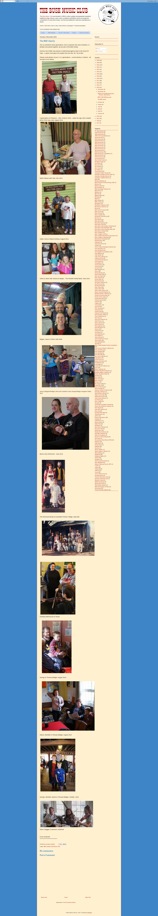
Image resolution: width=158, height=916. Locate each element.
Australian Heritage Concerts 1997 (104, 174)
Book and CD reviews (100, 210)
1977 (98, 123)
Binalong (97, 197)
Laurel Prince (98, 359)
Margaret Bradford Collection (102, 370)
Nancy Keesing (99, 388)
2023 (98, 67)
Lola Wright (98, 364)
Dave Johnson (98, 277)
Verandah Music (99, 475)
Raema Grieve (98, 422)
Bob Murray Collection (100, 206)
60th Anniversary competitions (102, 153)
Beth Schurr (98, 190)
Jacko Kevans (98, 337)
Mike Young (98, 380)
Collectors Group (99, 258)
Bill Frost (97, 193)
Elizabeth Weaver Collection (102, 293)
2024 (98, 65)
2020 (98, 74)
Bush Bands (98, 219)
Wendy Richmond (99, 483)
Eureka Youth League (100, 296)
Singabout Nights (99, 456)
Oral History (98, 399)
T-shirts (97, 465)
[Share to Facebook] (64, 844)
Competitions (98, 263)
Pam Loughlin (98, 401)
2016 (98, 82)
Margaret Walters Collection (102, 372)
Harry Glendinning (99, 316)
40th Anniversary (99, 145)
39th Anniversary (99, 144)
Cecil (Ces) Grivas (99, 243)
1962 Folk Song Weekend (101, 135)
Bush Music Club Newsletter (102, 227)
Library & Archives (99, 361)
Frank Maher (98, 305)
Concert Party (98, 264)
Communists (98, 261)
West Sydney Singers (100, 485)
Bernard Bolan (98, 187)
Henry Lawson (98, 322)
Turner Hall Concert (100, 473)
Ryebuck (97, 441)
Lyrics (96, 367)
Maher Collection (99, 369)
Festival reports (99, 300)
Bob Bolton (97, 203)
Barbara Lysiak (99, 185)
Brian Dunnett (98, 213)
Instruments (98, 330)
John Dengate (98, 351)
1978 (98, 120)
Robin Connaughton (100, 435)
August (100, 104)
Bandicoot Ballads (99, 181)
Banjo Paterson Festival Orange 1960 (104, 182)
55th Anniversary (99, 148)
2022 (98, 69)
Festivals (97, 301)
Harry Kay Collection (100, 319)
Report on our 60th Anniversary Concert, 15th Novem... (106, 94)
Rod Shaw (97, 438)
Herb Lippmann (99, 326)
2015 (98, 85)
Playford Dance (99, 414)
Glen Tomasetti (99, 308)
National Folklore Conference (102, 390)
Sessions (97, 448)
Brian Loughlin (98, 214)
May (99, 109)
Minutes (97, 382)
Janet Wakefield (99, 342)
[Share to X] (62, 844)
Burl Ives (97, 218)
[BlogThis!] (61, 844)
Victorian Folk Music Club (101, 478)
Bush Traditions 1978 (100, 234)
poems (96, 415)
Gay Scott (97, 306)
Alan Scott (97, 164)
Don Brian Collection (100, 282)
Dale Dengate (98, 269)
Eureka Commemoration (101, 295)
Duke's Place (98, 288)
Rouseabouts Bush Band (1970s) (103, 440)
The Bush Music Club (64, 10)
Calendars (97, 242)
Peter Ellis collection (100, 409)
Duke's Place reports (100, 290)
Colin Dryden (98, 255)
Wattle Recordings (99, 481)
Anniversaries (98, 171)
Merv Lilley (97, 377)
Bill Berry (97, 192)
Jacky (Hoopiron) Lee (100, 338)
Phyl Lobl (97, 411)
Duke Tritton (98, 287)
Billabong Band (99, 195)
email (46, 57)
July (99, 106)
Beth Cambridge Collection (102, 189)
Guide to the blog (84, 32)
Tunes (96, 472)
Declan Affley (98, 279)
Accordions (98, 163)
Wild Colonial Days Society (102, 486)
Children (97, 245)
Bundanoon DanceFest (101, 216)
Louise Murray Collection (101, 365)
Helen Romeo (98, 321)
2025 (98, 62)
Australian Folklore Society (102, 173)
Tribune (97, 467)
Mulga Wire (98, 385)
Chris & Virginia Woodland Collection (104, 247)
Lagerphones (98, 357)
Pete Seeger (98, 407)
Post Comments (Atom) (69, 902)
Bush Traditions (99, 232)
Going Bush (98, 309)
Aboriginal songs (99, 161)
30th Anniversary (99, 142)
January (100, 113)
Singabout (97, 454)
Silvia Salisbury (99, 453)
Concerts (97, 268)
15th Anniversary (99, 134)
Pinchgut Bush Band (100, 412)
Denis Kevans (98, 280)
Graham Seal (98, 311)
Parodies (97, 403)
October (100, 102)
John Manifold (98, 353)
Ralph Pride (98, 423)
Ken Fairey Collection (100, 356)
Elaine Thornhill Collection (101, 292)
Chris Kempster (99, 248)
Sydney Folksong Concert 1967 (103, 464)
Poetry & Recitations (100, 417)
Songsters (97, 459)
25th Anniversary (99, 139)
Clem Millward (98, 253)
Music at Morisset (99, 386)
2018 (98, 78)
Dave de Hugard (99, 276)
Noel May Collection (100, 391)
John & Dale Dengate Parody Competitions (106, 345)
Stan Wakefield (99, 462)
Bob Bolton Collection (100, 205)
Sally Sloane (98, 443)
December (101, 89)
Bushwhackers (98, 240)
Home (43, 32)
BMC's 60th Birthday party (104, 97)
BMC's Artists (98, 201)
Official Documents (100, 396)
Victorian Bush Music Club (101, 477)
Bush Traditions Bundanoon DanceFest (105, 235)
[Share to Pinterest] (65, 844)
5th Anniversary (99, 150)
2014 (98, 87)
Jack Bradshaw (99, 334)
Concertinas (98, 266)
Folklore (97, 303)
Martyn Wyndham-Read (101, 374)
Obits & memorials (99, 395)
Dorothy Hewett (99, 285)
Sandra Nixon (98, 444)
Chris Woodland (99, 250)
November (101, 91)
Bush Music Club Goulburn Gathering (104, 226)
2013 (98, 116)
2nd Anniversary (99, 140)
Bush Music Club (48, 16)
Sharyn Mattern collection (101, 451)
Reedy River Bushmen (100, 432)
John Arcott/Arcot (99, 349)
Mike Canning (98, 378)
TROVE (97, 470)
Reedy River (98, 430)
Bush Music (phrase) (100, 222)
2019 (98, 76)
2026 (98, 60)
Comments (100, 51)
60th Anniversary (99, 152)
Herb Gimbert (98, 324)
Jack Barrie (98, 332)
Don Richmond (99, 284)
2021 (98, 71)
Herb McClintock (99, 327)
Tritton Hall (97, 469)
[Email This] (59, 844)
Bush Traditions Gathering (101, 237)
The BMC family (102, 99)
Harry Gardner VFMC (100, 314)
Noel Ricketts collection (101, 393)
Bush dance (98, 221)
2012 (98, 118)
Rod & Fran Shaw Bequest (102, 436)
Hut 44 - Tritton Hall (64, 32)
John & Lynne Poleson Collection (103, 348)
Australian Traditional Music (102, 177)
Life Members (98, 362)
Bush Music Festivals (100, 231)
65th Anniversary (99, 155)
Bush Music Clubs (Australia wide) (103, 229)
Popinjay (97, 419)
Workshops (98, 488)
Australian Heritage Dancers (102, 176)
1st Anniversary (99, 137)
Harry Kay (97, 317)
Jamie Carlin (98, 340)
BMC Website (51, 32)
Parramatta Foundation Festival (103, 404)
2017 (98, 80)
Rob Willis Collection (100, 433)
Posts (98, 48)
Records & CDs (99, 428)
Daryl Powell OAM (99, 274)
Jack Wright (98, 335)
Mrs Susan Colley (99, 383)
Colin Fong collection (100, 256)
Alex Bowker (98, 166)
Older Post (88, 897)
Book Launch (98, 211)
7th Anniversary (99, 158)
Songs (96, 457)
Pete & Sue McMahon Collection (103, 406)
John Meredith (98, 354)
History (74, 32)
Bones (96, 208)
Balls (96, 179)
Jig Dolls (97, 343)
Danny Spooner (99, 272)
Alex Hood (97, 168)
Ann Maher (98, 169)
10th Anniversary (99, 132)
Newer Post (44, 897)
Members (97, 375)
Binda (96, 198)
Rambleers (97, 425)
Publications (98, 420)
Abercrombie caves (100, 160)
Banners (97, 184)
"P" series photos (99, 131)
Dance (96, 271)
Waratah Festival (99, 480)
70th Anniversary (99, 156)
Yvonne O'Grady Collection (102, 490)
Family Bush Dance (100, 298)
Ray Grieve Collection (100, 427)
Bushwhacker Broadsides (101, 239)
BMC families (47, 846)
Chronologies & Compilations (102, 251)
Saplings (97, 446)
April (99, 111)
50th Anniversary (99, 147)
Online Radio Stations (100, 398)
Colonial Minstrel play (100, 259)
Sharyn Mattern (99, 449)
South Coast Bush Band (101, 460)
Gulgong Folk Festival (100, 313)
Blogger (90, 912)
